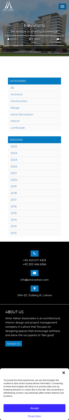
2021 (14, 173)
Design (15, 107)
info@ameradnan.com (34, 279)
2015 (14, 213)
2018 (14, 193)
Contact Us (13, 343)
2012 (14, 233)
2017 (13, 199)
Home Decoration (22, 114)
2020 (14, 180)
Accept (34, 408)
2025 (14, 146)
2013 (14, 226)
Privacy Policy (34, 416)
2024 (14, 153)
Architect (17, 94)
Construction (19, 101)
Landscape (18, 127)
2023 (14, 159)
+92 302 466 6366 (34, 264)
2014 (14, 219)
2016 (14, 206)
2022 (14, 166)
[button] (63, 372)
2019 (14, 186)
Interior (15, 121)
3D (12, 87)
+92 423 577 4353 (34, 260)
